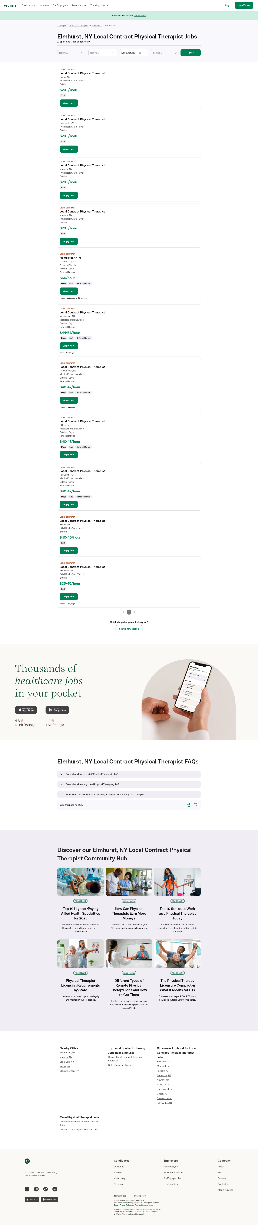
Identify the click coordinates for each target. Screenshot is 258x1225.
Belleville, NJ (163, 1061)
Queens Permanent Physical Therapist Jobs (79, 1123)
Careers (222, 1178)
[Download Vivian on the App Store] (26, 710)
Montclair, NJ (163, 1066)
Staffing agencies (172, 1178)
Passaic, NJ (162, 1070)
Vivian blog (119, 1178)
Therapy (61, 25)
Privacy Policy (125, 1205)
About (221, 1166)
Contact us (223, 1184)
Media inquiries (225, 1189)
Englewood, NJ (164, 1098)
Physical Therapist (78, 25)
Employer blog (170, 1184)
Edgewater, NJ (164, 1103)
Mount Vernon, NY (69, 1070)
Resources (77, 5)
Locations (44, 5)
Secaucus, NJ (164, 1075)
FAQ (220, 1172)
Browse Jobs (28, 5)
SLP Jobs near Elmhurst (120, 1065)
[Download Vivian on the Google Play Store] (57, 710)
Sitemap (118, 1184)
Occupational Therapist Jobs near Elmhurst (125, 1059)
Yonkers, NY (66, 1057)
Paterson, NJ (163, 1084)
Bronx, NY (65, 1066)
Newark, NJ (163, 1079)
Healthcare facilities (173, 1172)
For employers (171, 1166)
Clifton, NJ (162, 1093)
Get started (140, 15)
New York (97, 25)
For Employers (60, 5)
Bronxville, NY (67, 1061)
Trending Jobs (97, 5)
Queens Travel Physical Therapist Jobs (79, 1129)
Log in (228, 5)
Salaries (118, 1172)
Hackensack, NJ (165, 1089)
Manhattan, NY (67, 1052)
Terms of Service (141, 1205)
